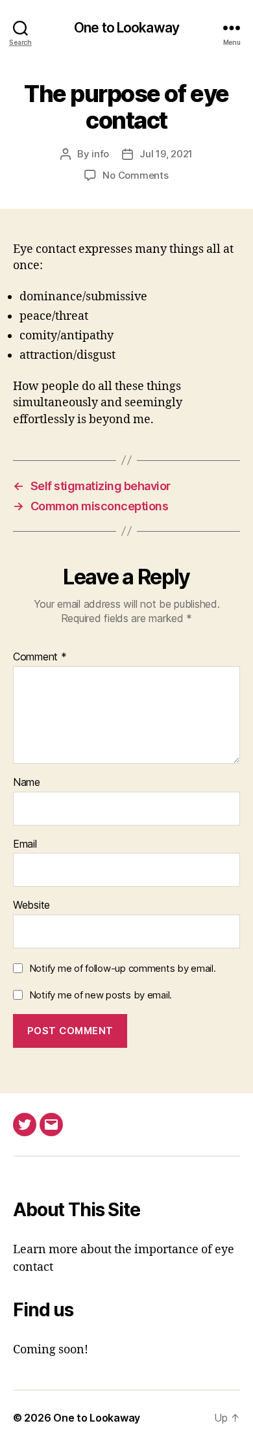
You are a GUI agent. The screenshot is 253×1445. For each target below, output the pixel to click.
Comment (40, 657)
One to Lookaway (126, 27)
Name (26, 782)
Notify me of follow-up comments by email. (122, 968)
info (100, 154)
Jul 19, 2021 (166, 154)
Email (25, 844)
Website (31, 905)
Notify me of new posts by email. (100, 995)
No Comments (135, 175)
